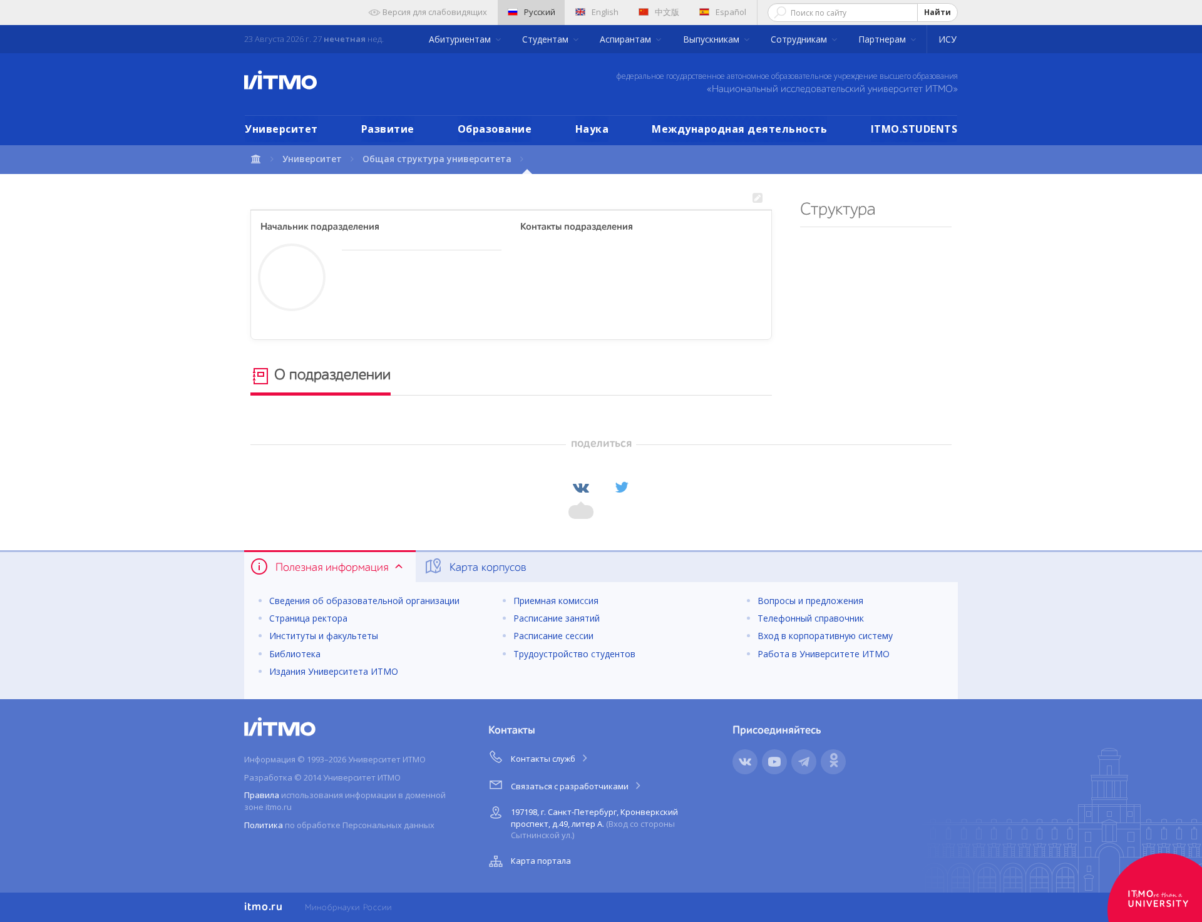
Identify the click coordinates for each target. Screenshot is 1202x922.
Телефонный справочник (811, 618)
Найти (937, 12)
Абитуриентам (461, 39)
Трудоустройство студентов (574, 654)
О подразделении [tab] (330, 375)
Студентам (546, 39)
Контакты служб (544, 758)
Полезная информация (331, 567)
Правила (261, 795)
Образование (495, 129)
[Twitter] (621, 487)
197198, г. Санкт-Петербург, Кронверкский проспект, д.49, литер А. (594, 823)
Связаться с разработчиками (570, 786)
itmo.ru (263, 907)
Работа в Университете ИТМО (824, 654)
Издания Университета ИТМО (333, 671)
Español (731, 12)
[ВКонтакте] (581, 487)
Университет (281, 129)
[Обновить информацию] (757, 198)
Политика (263, 825)
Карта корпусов (486, 567)
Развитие (387, 129)
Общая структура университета (436, 159)
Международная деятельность (739, 129)
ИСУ (947, 39)
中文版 (667, 12)
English (605, 12)
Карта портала (541, 860)
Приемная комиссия (555, 601)
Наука (592, 129)
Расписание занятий (556, 618)
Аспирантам (627, 39)
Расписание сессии (553, 636)
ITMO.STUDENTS (914, 129)
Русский (539, 12)
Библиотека (295, 654)
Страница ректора (308, 618)
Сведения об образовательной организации (364, 601)
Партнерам (883, 39)
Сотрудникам (800, 39)
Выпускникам (712, 39)
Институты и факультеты (323, 636)
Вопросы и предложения (810, 601)
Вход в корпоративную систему (825, 636)
